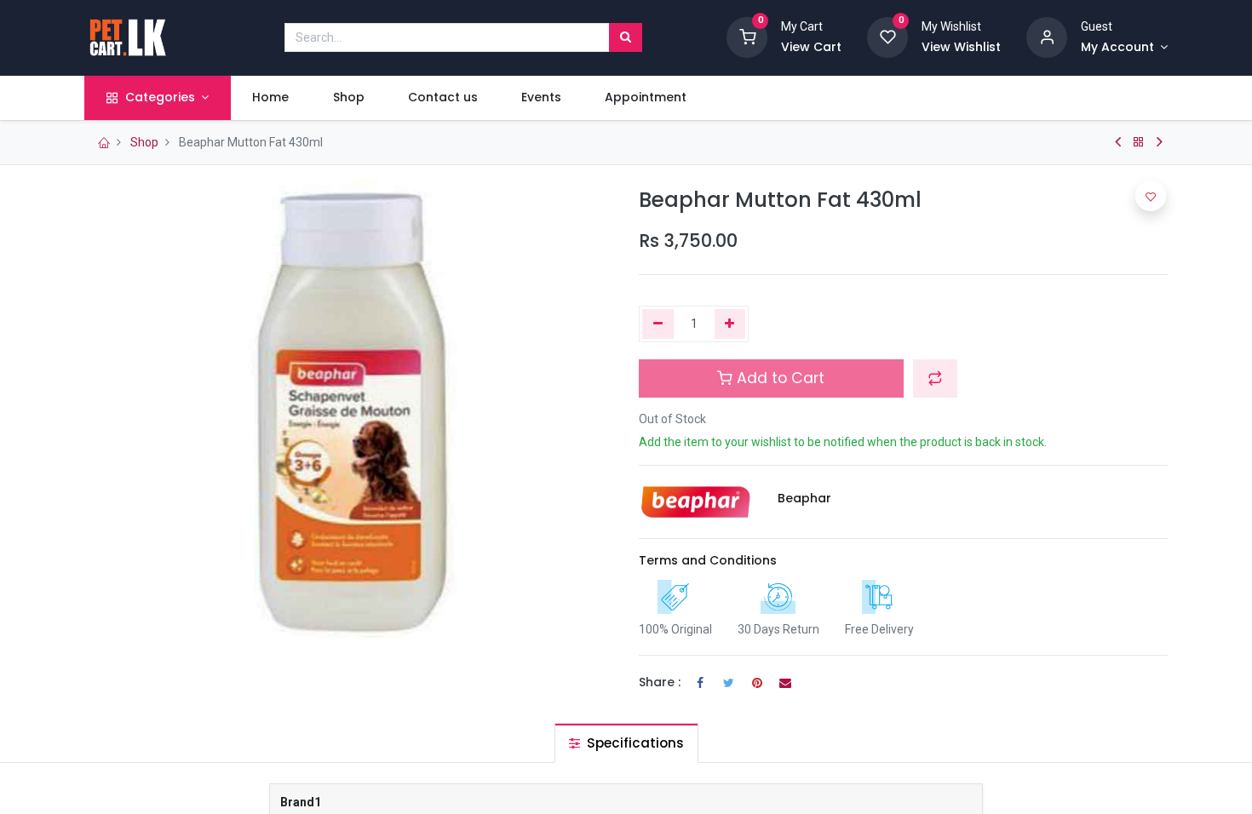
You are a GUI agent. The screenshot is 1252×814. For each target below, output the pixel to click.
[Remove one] (658, 324)
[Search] (625, 37)
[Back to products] (1139, 142)
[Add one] (730, 324)
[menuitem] (271, 98)
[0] (747, 36)
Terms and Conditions (708, 560)
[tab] (626, 743)
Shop (144, 142)
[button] (935, 378)
